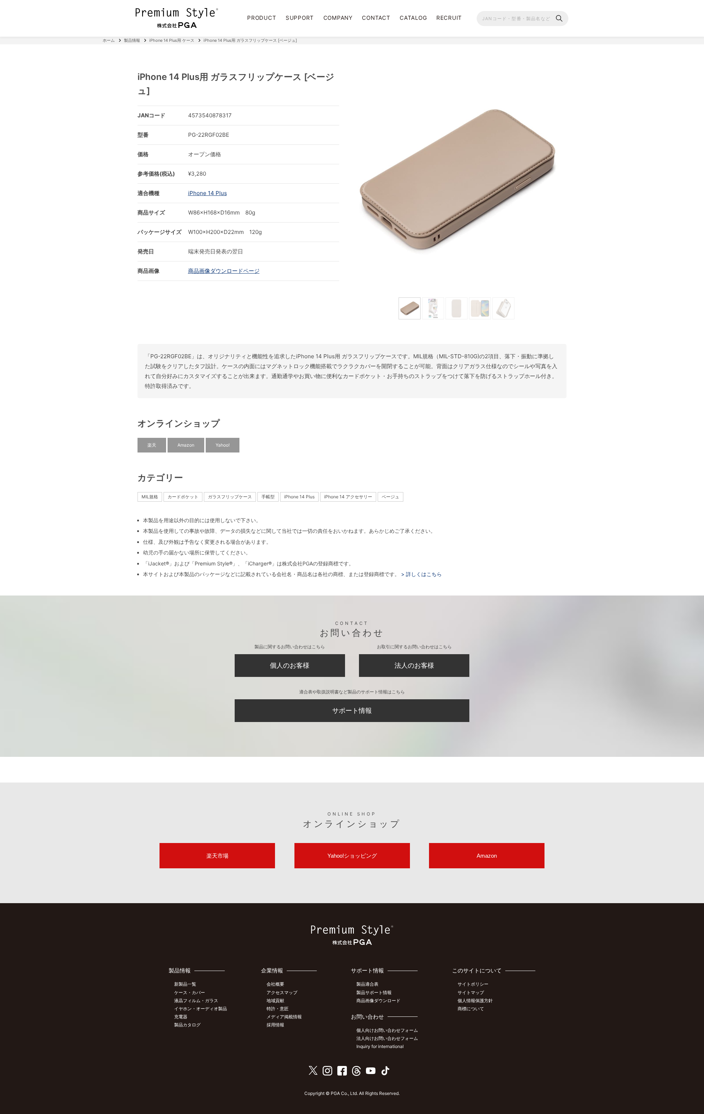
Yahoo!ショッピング (352, 856)
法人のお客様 (414, 665)
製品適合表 (367, 984)
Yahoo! (223, 445)
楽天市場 (217, 856)
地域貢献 (275, 1000)
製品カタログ (187, 1024)
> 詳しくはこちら (421, 574)
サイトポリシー (473, 984)
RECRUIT (449, 17)
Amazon (185, 445)
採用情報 (275, 1024)
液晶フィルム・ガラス (196, 1000)
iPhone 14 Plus (207, 193)
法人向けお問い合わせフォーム (387, 1038)
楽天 (151, 445)
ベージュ (390, 496)
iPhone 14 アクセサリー (348, 496)
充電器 (180, 1016)
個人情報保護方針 (475, 1000)
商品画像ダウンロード (378, 1000)
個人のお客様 (289, 665)
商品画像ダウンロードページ (224, 270)
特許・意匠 (278, 1008)
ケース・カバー (189, 992)
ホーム (109, 40)
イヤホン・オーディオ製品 (200, 1008)
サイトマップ (471, 992)
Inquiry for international (380, 1046)
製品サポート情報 (374, 992)
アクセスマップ (282, 992)
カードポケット (183, 496)
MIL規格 (150, 496)
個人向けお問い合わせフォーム (387, 1030)
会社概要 (275, 984)
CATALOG (413, 17)
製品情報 (132, 40)
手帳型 (268, 496)
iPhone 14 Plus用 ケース (171, 40)
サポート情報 (352, 710)
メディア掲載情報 (284, 1016)
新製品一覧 (185, 984)
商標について (471, 1008)
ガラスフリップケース (230, 496)
